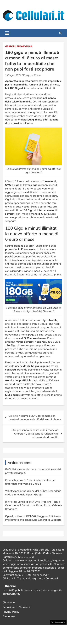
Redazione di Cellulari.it (17, 607)
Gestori (10, 46)
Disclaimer (9, 616)
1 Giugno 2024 (13, 75)
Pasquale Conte (32, 75)
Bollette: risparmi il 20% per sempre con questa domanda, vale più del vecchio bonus (35, 417)
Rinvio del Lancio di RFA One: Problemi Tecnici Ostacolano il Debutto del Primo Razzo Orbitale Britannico (33, 505)
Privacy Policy (11, 611)
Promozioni (24, 46)
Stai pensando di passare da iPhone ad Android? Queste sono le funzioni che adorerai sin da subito (35, 433)
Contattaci (52, 578)
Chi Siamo (9, 602)
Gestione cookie (58, 622)
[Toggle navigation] (7, 33)
